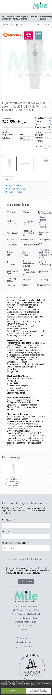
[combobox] (26, 548)
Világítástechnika (20, 24)
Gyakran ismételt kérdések (26, 622)
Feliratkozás (26, 581)
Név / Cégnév (7, 520)
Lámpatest (36, 24)
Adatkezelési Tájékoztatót (38, 568)
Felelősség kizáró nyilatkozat (26, 618)
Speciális (34, 16)
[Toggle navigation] (6, 7)
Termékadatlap (15, 192)
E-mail (4, 531)
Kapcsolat (26, 629)
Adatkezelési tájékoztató (26, 606)
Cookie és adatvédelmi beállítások (26, 614)
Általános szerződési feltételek (26, 610)
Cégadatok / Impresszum (26, 625)
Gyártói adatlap (15, 185)
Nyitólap (5, 24)
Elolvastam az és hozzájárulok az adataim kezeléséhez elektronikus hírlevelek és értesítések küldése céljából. (28, 570)
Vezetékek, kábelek (43, 17)
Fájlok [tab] (8, 179)
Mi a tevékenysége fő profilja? (14, 543)
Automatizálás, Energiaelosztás (8, 17)
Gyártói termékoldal (17, 188)
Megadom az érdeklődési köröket (26, 559)
